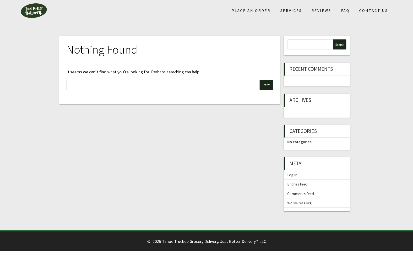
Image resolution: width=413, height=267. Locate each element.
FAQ (345, 10)
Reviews (321, 10)
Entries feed (297, 184)
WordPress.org (299, 203)
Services (291, 10)
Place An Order (251, 10)
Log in (292, 174)
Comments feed (300, 193)
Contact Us (373, 10)
